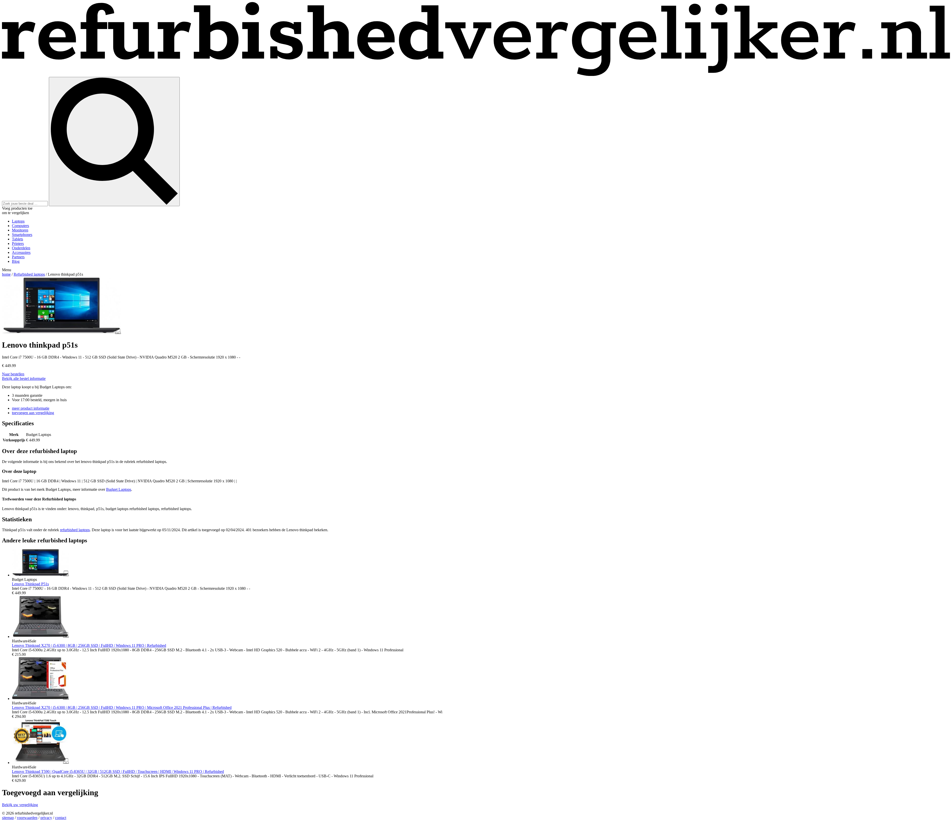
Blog (16, 261)
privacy (46, 818)
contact (60, 818)
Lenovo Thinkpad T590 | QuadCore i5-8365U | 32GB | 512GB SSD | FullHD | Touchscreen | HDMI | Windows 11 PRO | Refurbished (118, 771)
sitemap (8, 818)
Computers (20, 226)
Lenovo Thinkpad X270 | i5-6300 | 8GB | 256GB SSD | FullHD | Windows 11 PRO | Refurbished (89, 645)
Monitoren (20, 230)
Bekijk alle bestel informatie (24, 378)
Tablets (17, 239)
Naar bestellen (13, 374)
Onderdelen (21, 248)
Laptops (18, 221)
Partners (18, 257)
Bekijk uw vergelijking (20, 805)
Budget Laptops (118, 489)
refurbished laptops (75, 530)
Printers (18, 243)
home (6, 274)
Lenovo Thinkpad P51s (30, 584)
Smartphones (22, 234)
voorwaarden (27, 818)
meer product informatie (30, 408)
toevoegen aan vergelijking (33, 413)
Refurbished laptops (29, 274)
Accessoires (21, 252)
